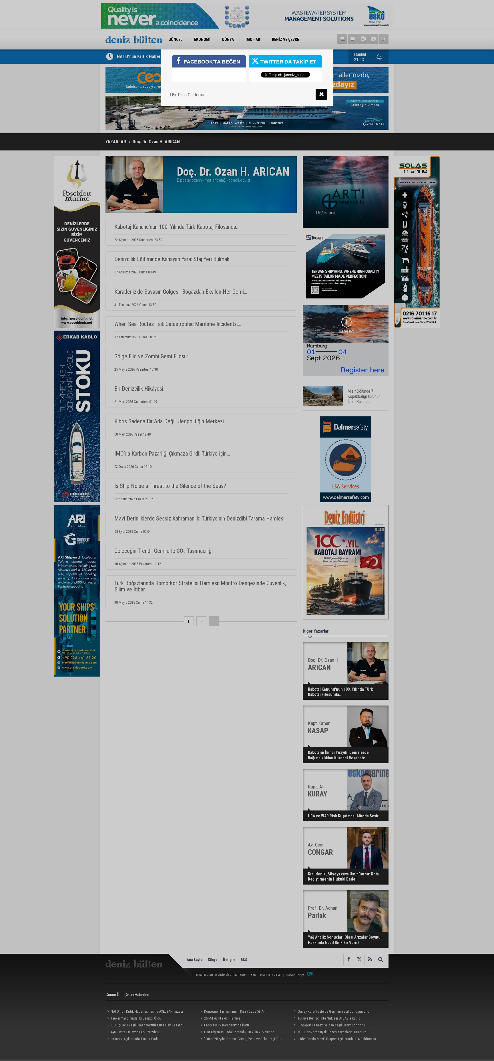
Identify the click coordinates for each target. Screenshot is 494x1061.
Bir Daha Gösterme (188, 95)
